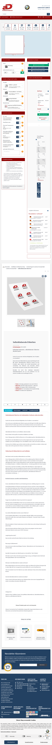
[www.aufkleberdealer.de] (7, 7)
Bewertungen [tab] (17, 410)
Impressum (32, 689)
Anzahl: (39, 109)
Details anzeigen (44, 742)
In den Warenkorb (43, 114)
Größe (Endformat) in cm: (8, 70)
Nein (18, 118)
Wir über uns (20, 682)
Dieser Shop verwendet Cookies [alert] (26, 720)
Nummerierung (7, 141)
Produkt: (5, 82)
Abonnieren (42, 664)
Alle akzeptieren (11, 742)
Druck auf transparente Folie (8, 127)
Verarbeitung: (6, 103)
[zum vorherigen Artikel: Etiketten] (45, 271)
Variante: (5, 89)
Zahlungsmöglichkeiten (22, 683)
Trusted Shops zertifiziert (45, 688)
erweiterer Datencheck (8, 145)
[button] (13, 67)
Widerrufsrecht (33, 691)
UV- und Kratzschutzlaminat (7, 118)
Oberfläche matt (7, 122)
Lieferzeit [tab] (25, 410)
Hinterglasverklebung (8, 132)
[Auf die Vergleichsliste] (43, 276)
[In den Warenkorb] (5, 273)
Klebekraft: (5, 96)
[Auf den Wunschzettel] (45, 276)
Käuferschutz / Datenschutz (45, 684)
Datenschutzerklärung (36, 658)
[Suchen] (48, 14)
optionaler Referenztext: (8, 149)
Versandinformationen (22, 685)
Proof (6, 136)
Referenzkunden (33, 688)
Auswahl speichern (29, 742)
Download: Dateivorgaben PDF (38, 70)
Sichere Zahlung (46, 686)
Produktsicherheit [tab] (34, 410)
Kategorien (19, 686)
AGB (30, 685)
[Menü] (50, 729)
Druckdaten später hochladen (38, 68)
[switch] (6, 736)
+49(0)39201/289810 (43, 7)
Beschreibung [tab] (8, 410)
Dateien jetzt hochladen (39, 65)
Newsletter (19, 688)
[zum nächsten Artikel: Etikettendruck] (48, 271)
